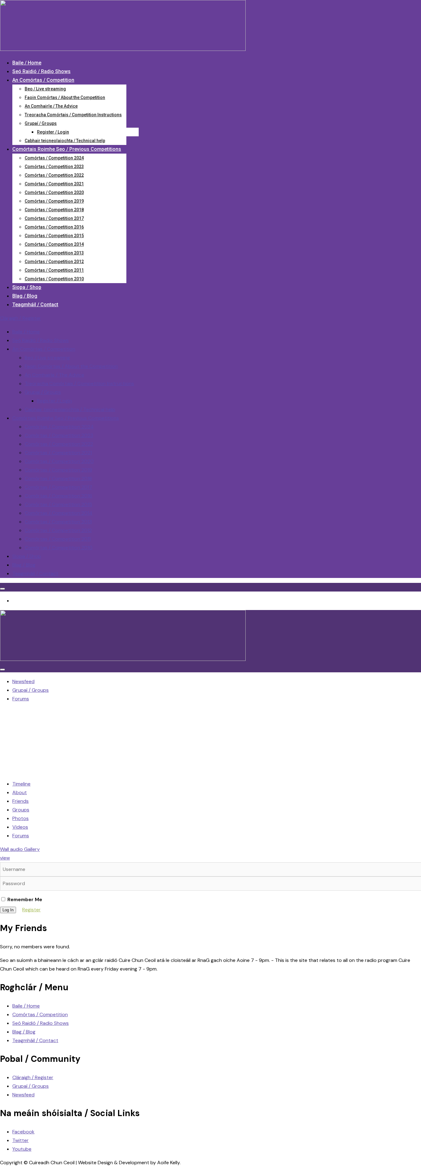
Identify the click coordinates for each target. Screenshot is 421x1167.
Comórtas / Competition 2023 (54, 166)
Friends (20, 801)
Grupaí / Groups (41, 123)
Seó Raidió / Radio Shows (41, 71)
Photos (20, 818)
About (19, 792)
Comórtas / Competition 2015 (54, 235)
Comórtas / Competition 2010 (54, 278)
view (5, 858)
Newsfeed (23, 1094)
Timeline (21, 784)
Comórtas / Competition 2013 (54, 252)
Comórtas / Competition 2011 (54, 270)
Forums (20, 835)
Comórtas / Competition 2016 (54, 227)
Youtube (21, 1149)
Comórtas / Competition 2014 (54, 244)
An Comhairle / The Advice (51, 106)
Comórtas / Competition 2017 (54, 218)
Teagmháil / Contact (35, 304)
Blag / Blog (24, 296)
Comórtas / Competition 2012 (54, 261)
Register (31, 909)
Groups (20, 809)
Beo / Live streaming (45, 88)
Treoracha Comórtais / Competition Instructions (73, 114)
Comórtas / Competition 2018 (54, 209)
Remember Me (24, 899)
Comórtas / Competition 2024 (54, 157)
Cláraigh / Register (20, 318)
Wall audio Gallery (20, 849)
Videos (20, 827)
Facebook (23, 1131)
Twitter (20, 1140)
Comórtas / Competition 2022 (54, 175)
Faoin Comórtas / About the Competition (65, 97)
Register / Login (53, 132)
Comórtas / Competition (40, 1014)
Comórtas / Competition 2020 (54, 192)
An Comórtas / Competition (43, 80)
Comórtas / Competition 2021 (54, 183)
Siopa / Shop (26, 287)
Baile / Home (26, 63)
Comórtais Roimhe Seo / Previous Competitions (66, 149)
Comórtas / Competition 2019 (54, 201)
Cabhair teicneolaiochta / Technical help (65, 140)
